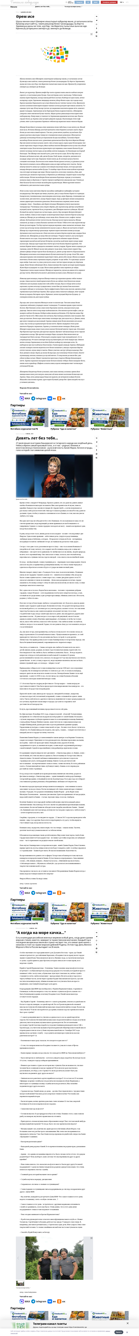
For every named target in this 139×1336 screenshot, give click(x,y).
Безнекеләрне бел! (22, 928)
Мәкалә (13, 7)
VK (88, 2)
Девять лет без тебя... (42, 6)
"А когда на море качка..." (73, 6)
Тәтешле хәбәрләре (24, 1)
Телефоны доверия (109, 2)
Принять (119, 1332)
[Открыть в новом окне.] (25, 398)
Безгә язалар (20, 434)
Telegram (79, 2)
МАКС (95, 2)
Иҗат (18, 12)
